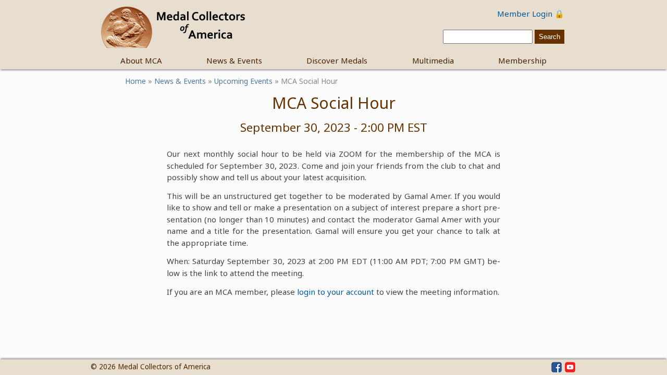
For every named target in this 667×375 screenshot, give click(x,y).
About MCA (141, 60)
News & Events (234, 60)
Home (135, 81)
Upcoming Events (243, 81)
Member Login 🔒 (530, 13)
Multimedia (433, 60)
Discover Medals (336, 60)
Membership (522, 60)
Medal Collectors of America (164, 366)
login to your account (335, 291)
